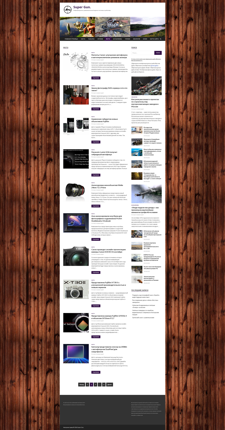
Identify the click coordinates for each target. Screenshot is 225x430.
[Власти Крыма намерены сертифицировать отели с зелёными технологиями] (136, 155)
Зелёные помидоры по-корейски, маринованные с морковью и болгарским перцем (145, 312)
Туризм (127, 39)
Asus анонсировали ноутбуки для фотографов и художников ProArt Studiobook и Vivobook (106, 218)
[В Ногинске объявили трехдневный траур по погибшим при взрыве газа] (136, 237)
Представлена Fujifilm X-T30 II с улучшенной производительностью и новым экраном (108, 284)
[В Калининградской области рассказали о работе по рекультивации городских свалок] (136, 167)
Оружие (100, 39)
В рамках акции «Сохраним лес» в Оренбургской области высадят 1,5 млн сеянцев (152, 175)
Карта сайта (154, 39)
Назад (82, 384)
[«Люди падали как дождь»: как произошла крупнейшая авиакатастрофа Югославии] (146, 203)
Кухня (145, 39)
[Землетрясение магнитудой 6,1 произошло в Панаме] (136, 283)
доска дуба (154, 65)
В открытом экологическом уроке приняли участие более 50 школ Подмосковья (152, 130)
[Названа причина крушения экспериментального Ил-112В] (136, 249)
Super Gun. (82, 7)
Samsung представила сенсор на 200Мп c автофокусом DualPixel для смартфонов (109, 349)
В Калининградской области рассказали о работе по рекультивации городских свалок (153, 163)
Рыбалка (91, 39)
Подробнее (96, 77)
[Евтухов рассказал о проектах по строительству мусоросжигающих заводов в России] (146, 95)
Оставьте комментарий (97, 60)
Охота (83, 39)
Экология (136, 39)
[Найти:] (146, 53)
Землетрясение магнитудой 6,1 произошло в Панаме (151, 278)
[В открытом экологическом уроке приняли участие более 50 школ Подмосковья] (136, 133)
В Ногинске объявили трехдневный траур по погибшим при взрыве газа (152, 233)
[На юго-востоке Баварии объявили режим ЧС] (136, 273)
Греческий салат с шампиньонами (143, 317)
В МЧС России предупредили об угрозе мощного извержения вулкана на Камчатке (152, 257)
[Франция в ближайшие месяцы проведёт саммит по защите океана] (136, 145)
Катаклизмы (117, 39)
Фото (108, 39)
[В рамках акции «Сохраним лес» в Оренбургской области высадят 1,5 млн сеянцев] (136, 179)
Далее (109, 384)
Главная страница (71, 39)
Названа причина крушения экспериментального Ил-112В (151, 245)
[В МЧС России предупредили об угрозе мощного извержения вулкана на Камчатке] (136, 261)
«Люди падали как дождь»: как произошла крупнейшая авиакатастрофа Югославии (145, 209)
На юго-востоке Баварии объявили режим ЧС (152, 267)
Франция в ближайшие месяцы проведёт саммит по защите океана (152, 141)
